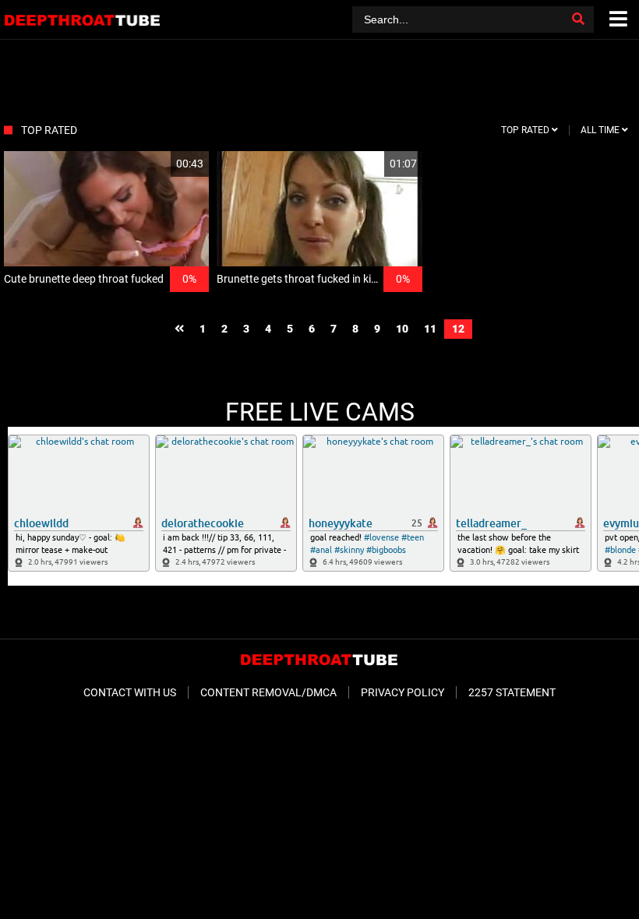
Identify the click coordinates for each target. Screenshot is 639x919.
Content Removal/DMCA (268, 692)
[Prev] (179, 329)
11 (430, 328)
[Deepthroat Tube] (83, 19)
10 (402, 328)
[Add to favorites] (160, 164)
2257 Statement (512, 692)
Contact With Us (129, 692)
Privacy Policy (402, 692)
